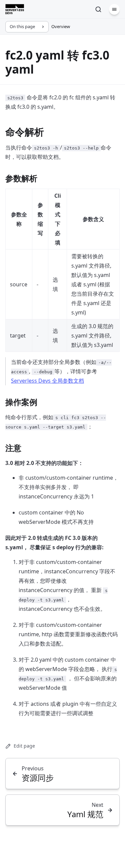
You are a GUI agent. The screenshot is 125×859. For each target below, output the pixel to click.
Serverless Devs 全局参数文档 (47, 380)
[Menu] (114, 9)
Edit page (24, 746)
